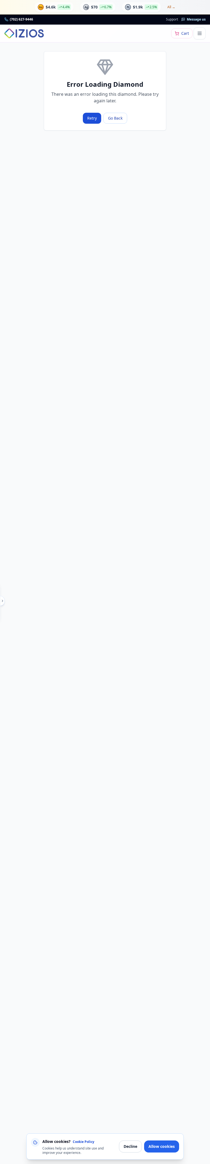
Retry (92, 118)
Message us (196, 19)
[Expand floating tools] (2, 601)
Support (172, 19)
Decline (130, 1146)
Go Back (115, 118)
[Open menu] (200, 33)
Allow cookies (161, 1146)
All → (171, 7)
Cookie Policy (83, 1141)
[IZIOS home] (24, 33)
